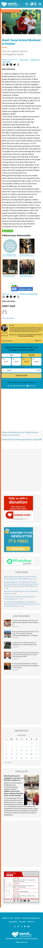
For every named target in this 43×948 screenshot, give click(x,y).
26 (11, 758)
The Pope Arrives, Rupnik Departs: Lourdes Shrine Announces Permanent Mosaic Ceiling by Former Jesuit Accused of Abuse (21, 604)
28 (21, 758)
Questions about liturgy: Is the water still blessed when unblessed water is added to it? (25, 622)
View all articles (8, 318)
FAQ (11, 918)
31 (36, 758)
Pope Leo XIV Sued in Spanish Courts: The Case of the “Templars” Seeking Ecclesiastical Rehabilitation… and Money (25, 633)
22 (26, 754)
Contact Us (30, 922)
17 (36, 750)
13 (16, 750)
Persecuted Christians (10, 11)
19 (11, 754)
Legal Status (13, 922)
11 (6, 750)
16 (31, 750)
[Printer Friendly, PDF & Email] (7, 231)
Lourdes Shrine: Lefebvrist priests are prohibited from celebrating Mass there (24, 643)
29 (26, 758)
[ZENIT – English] (12, 4)
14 (21, 750)
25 (6, 758)
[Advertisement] (21, 415)
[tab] (13, 874)
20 (16, 754)
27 (16, 758)
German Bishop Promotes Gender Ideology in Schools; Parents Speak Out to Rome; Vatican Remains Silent (25, 654)
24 (36, 754)
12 (11, 750)
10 (36, 747)
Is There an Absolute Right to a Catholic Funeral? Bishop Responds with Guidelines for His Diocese (25, 665)
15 (26, 750)
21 (21, 754)
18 (6, 754)
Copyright (22, 922)
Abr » (10, 762)
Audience (17, 918)
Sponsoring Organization (31, 918)
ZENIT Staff (24, 60)
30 (31, 758)
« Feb (5, 762)
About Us (5, 918)
